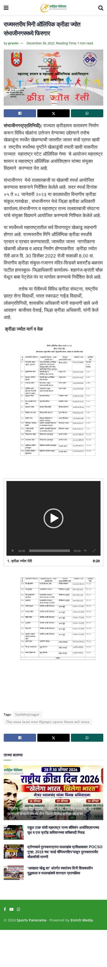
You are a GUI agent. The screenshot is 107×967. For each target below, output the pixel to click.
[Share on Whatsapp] (87, 113)
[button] (53, 518)
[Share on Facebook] (20, 113)
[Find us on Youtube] (11, 909)
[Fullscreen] (94, 550)
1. (19, 560)
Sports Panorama (31, 920)
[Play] (12, 550)
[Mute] (85, 550)
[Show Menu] (6, 7)
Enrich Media (82, 920)
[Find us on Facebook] (5, 909)
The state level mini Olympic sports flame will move (48, 722)
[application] (53, 518)
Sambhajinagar (27, 714)
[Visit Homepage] (53, 7)
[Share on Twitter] (53, 113)
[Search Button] (100, 7)
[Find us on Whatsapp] (18, 909)
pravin (13, 43)
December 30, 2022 (40, 43)
